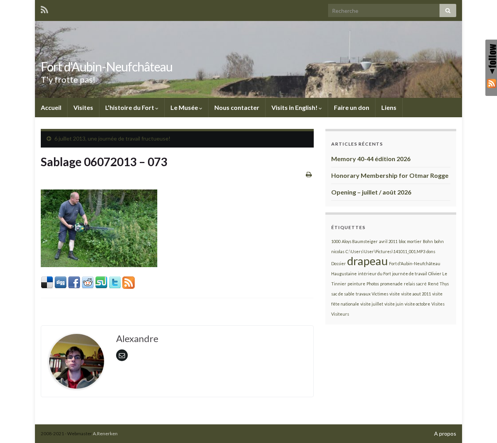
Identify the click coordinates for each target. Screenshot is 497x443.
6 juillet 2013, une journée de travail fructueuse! (112, 138)
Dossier (338, 263)
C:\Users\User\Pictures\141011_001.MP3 (385, 251)
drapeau (367, 261)
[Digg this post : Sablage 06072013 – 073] (60, 281)
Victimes (380, 293)
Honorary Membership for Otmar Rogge (389, 175)
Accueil (51, 107)
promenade (391, 283)
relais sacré (415, 283)
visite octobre (417, 303)
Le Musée (184, 107)
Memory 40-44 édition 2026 (370, 158)
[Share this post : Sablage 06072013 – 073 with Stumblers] (101, 281)
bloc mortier (410, 241)
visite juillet (371, 303)
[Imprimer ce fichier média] (309, 174)
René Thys (438, 283)
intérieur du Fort (374, 273)
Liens (388, 107)
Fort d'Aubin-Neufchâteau (106, 66)
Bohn (428, 241)
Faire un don (351, 107)
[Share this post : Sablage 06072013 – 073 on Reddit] (88, 281)
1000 (336, 241)
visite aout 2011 (416, 293)
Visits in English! (295, 107)
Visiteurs (340, 313)
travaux (363, 293)
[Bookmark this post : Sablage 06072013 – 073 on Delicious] (47, 281)
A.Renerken (105, 433)
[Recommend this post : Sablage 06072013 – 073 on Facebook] (74, 281)
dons (430, 251)
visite (394, 293)
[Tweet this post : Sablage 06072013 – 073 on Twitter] (115, 281)
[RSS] (491, 83)
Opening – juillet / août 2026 (371, 192)
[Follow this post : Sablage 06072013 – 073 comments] (128, 281)
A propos (445, 433)
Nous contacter (236, 107)
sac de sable (343, 293)
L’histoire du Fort (130, 107)
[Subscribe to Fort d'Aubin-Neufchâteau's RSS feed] (44, 8)
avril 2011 (388, 241)
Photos (373, 283)
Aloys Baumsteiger (360, 241)
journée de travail (409, 273)
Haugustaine (344, 273)
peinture (356, 283)
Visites (83, 107)
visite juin (393, 303)
